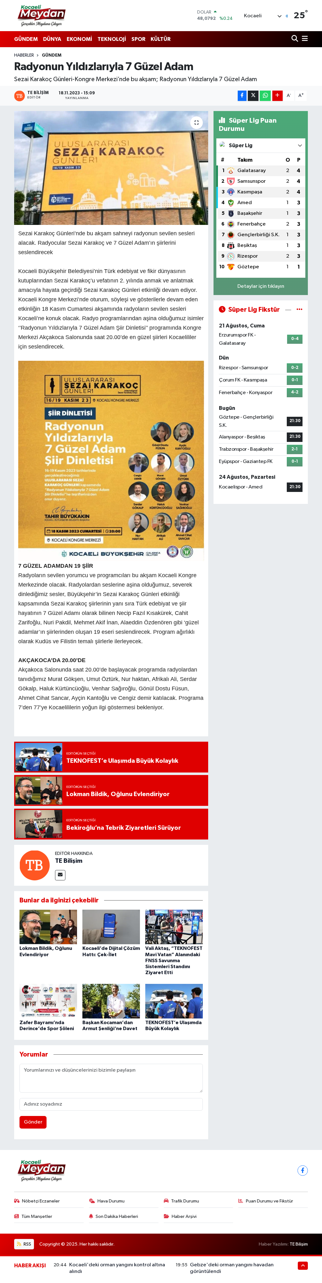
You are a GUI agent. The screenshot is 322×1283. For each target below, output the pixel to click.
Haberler (24, 55)
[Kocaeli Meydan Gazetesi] (42, 15)
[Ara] (295, 39)
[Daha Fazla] (277, 96)
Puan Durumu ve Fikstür (269, 1201)
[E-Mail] (60, 875)
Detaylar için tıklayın (260, 286)
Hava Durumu (111, 1201)
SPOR (138, 39)
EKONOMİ (79, 39)
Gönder (33, 1122)
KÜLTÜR (160, 39)
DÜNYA (52, 39)
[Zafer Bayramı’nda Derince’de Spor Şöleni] (48, 1001)
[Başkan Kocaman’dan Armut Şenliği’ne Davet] (111, 1001)
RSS (27, 1244)
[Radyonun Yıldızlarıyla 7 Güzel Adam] (111, 168)
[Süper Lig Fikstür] (300, 309)
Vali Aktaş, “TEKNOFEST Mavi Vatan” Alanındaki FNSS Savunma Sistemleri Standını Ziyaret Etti (174, 960)
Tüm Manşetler (36, 1216)
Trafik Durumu (185, 1201)
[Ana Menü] (303, 39)
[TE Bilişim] (34, 865)
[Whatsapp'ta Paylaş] (265, 96)
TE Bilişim (68, 861)
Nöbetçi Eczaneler (41, 1201)
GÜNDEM (26, 39)
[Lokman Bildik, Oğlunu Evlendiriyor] (48, 926)
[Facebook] (302, 1170)
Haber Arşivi (184, 1216)
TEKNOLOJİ (111, 39)
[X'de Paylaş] (253, 96)
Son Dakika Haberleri (117, 1216)
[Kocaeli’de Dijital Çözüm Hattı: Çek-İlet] (111, 926)
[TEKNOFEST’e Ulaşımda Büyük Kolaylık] (174, 1001)
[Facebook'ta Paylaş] (242, 96)
